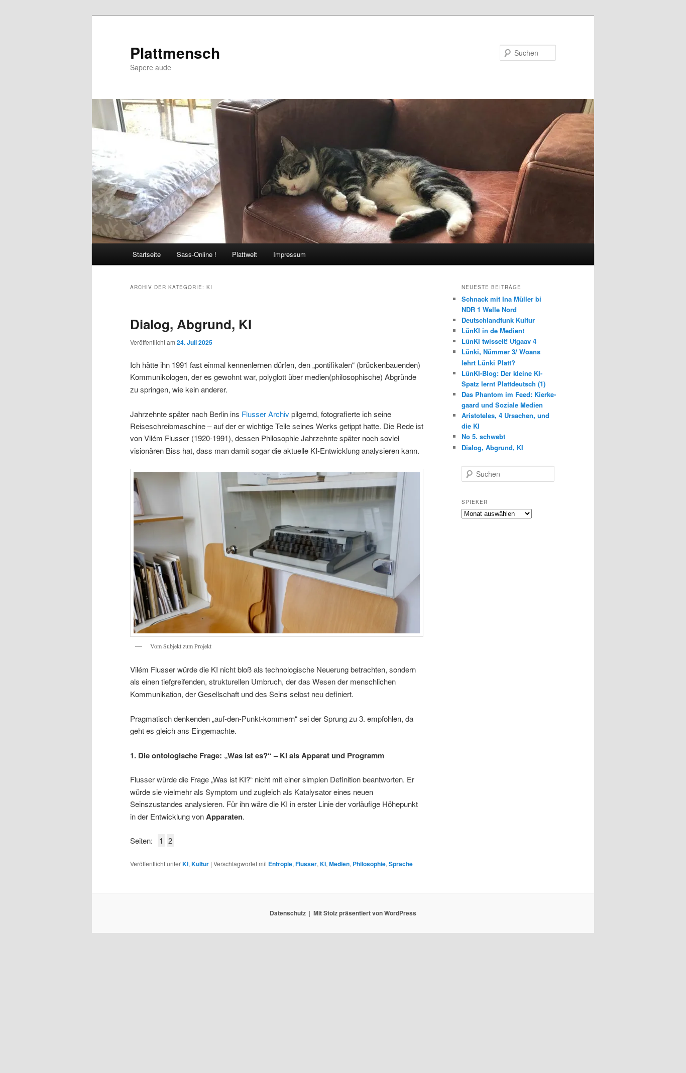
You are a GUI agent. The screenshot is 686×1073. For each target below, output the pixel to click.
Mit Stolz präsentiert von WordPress (364, 912)
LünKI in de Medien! (493, 330)
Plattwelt (244, 254)
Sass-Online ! (196, 254)
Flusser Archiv (264, 414)
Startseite (147, 254)
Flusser (306, 863)
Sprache (401, 863)
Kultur (200, 863)
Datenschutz (288, 912)
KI (185, 863)
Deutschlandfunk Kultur (498, 320)
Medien (339, 863)
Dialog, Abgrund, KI (191, 324)
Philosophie (369, 863)
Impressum (289, 254)
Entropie (280, 863)
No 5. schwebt (483, 436)
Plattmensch (175, 52)
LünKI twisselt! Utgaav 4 (499, 341)
